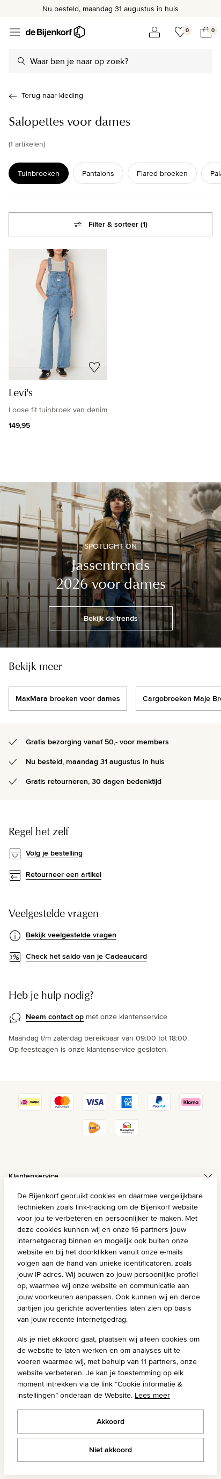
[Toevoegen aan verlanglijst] (94, 367)
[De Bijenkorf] (55, 32)
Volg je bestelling (54, 853)
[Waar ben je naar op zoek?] (21, 61)
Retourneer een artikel (63, 874)
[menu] (15, 32)
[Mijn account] (154, 32)
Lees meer (152, 1395)
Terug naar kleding (52, 95)
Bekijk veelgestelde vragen (71, 934)
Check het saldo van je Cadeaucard (86, 956)
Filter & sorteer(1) (118, 224)
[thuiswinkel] (126, 1133)
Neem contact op (55, 1016)
